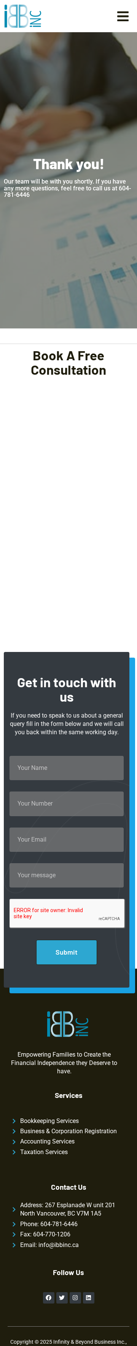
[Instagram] (75, 1298)
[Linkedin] (88, 1298)
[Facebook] (48, 1298)
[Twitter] (62, 1298)
